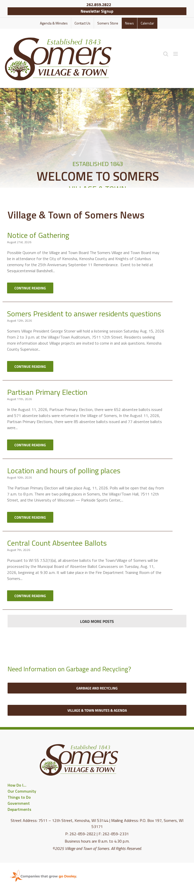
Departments (19, 809)
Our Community (22, 791)
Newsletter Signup (97, 11)
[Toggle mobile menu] (176, 54)
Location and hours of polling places (63, 470)
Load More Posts (97, 621)
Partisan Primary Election (47, 392)
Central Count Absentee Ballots (57, 543)
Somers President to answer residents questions (84, 313)
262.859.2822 (98, 5)
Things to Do (19, 797)
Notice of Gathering (38, 235)
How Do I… (17, 785)
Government (19, 803)
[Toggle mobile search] (165, 54)
